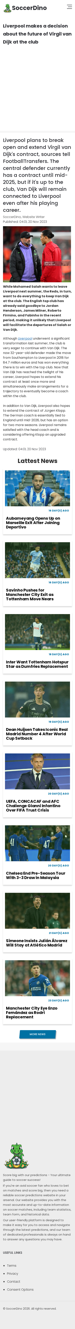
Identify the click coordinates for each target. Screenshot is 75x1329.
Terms (11, 1265)
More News (37, 1034)
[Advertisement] (37, 85)
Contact (13, 1281)
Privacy (12, 1273)
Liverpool (25, 338)
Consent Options (20, 1289)
